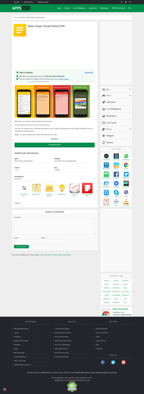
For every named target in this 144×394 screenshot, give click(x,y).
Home (16, 17)
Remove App (90, 372)
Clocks (106, 284)
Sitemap (99, 372)
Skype (16, 348)
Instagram (17, 336)
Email (16, 238)
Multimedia (106, 299)
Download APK (55, 145)
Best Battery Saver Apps (63, 340)
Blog (97, 344)
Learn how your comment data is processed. (55, 255)
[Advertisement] (54, 52)
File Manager (106, 291)
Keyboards (125, 295)
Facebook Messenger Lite (22, 364)
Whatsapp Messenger (21, 328)
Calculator (107, 288)
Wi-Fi (125, 302)
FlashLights (116, 291)
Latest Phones (101, 340)
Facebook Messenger (21, 340)
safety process (64, 79)
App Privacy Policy (110, 372)
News (98, 336)
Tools (125, 299)
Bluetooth (125, 280)
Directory (37, 372)
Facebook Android (20, 356)
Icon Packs (111, 122)
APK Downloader (118, 8)
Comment (17, 217)
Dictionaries (116, 288)
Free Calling (125, 291)
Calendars (116, 284)
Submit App (79, 372)
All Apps (22, 17)
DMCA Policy (46, 372)
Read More (54, 139)
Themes (108, 129)
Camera (125, 284)
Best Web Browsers (61, 348)
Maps (125, 288)
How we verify (89, 72)
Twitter (16, 332)
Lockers (106, 295)
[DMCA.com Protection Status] (72, 387)
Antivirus (106, 280)
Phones (109, 142)
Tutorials (99, 348)
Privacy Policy (57, 372)
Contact (30, 372)
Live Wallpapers (79, 8)
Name (43, 238)
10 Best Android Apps (62, 328)
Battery (116, 280)
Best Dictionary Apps (62, 352)
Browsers (107, 302)
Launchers (93, 8)
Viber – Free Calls (20, 360)
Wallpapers (104, 8)
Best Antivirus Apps (61, 336)
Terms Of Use (69, 372)
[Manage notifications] (4, 389)
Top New (16, 2)
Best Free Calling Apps (62, 344)
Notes (18, 203)
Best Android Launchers (63, 332)
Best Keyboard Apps (62, 356)
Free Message (116, 295)
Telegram (17, 344)
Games (67, 8)
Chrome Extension (102, 332)
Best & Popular (28, 2)
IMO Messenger (19, 352)
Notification (116, 302)
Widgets (110, 135)
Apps (59, 8)
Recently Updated (42, 2)
